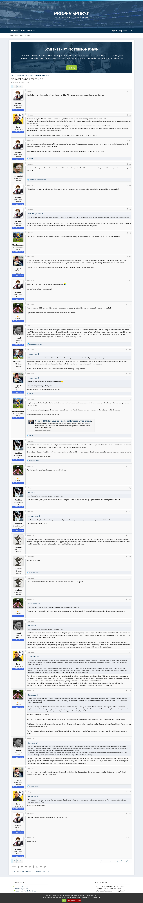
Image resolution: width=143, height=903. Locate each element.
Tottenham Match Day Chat (25, 891)
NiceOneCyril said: (34, 213)
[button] (34, 30)
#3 (130, 140)
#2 (130, 115)
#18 (130, 512)
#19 (130, 535)
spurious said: (32, 604)
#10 (130, 304)
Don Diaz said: (33, 516)
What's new (26, 30)
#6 (130, 209)
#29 (130, 813)
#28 (129, 792)
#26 (129, 738)
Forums (14, 30)
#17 (130, 488)
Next (19, 87)
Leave (79, 900)
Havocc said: (32, 354)
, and (38, 179)
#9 (130, 280)
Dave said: (31, 743)
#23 (130, 621)
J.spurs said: (32, 796)
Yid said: (31, 492)
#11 (130, 326)
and (35, 344)
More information (72, 900)
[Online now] (18, 124)
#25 (130, 690)
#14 (130, 399)
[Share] (127, 91)
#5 (130, 185)
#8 (130, 256)
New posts (14, 35)
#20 (129, 557)
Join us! (72, 67)
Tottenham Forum (21, 886)
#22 (130, 599)
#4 (130, 164)
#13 (130, 373)
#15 (130, 441)
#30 (129, 837)
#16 (130, 466)
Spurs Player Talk (21, 889)
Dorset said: (32, 656)
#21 (130, 578)
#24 (130, 652)
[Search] (131, 30)
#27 (130, 768)
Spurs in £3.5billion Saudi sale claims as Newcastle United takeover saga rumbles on (70, 420)
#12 (130, 350)
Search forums (25, 35)
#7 (130, 233)
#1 (130, 91)
